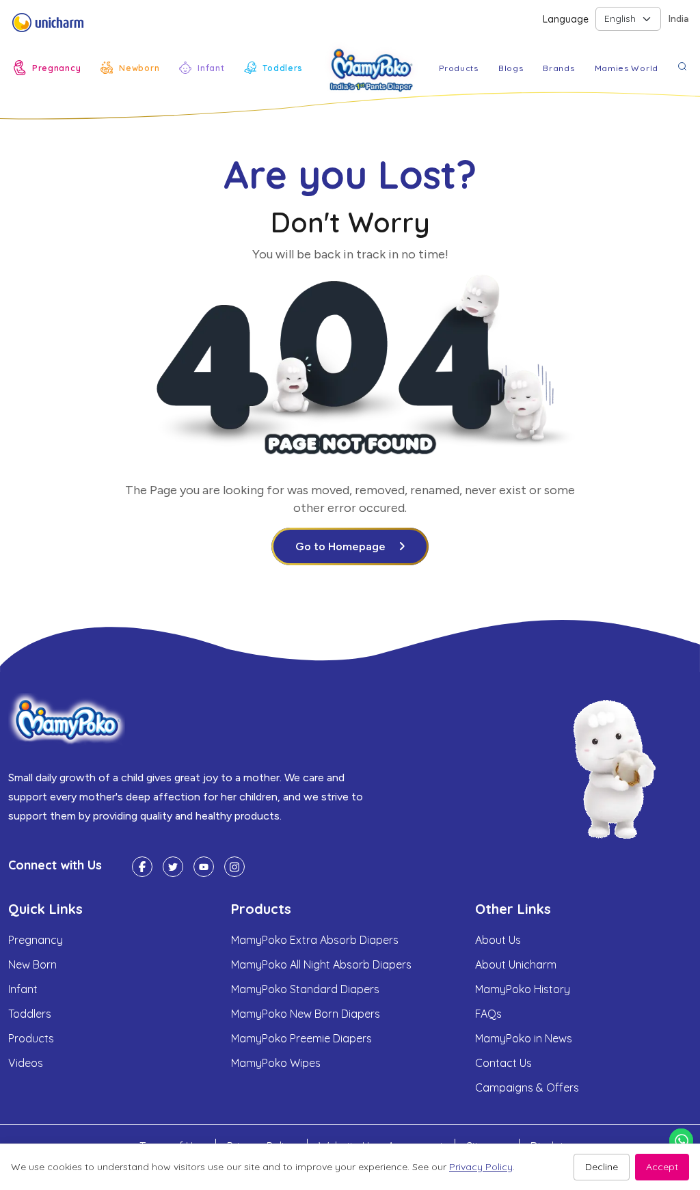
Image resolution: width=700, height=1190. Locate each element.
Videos (25, 1063)
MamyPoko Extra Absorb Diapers (315, 940)
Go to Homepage (340, 546)
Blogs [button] (511, 68)
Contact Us (503, 1063)
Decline (601, 1167)
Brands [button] (558, 68)
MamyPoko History (522, 989)
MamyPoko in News (523, 1038)
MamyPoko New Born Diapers (305, 1013)
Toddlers (29, 1013)
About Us (498, 940)
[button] (47, 68)
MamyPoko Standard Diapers (305, 989)
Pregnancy (35, 940)
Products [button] (459, 68)
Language (566, 19)
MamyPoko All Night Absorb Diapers (321, 964)
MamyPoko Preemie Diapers (301, 1038)
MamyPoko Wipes (276, 1063)
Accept (662, 1167)
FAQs (488, 1013)
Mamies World (626, 68)
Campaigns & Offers (527, 1087)
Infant (23, 989)
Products (31, 1038)
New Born (32, 964)
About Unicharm (515, 964)
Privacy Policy (481, 1167)
